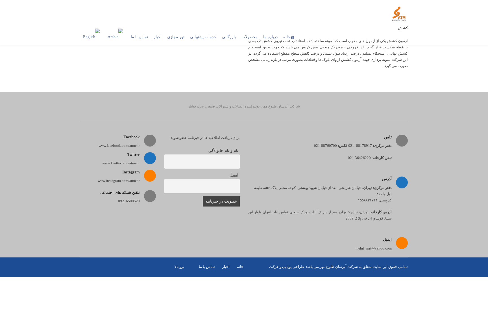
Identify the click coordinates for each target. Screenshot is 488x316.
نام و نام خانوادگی (223, 151)
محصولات (249, 37)
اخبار (158, 37)
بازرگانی (229, 37)
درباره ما (270, 37)
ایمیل (234, 175)
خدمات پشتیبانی (203, 37)
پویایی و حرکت (280, 267)
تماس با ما (139, 37)
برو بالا (179, 267)
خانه (286, 37)
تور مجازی (175, 37)
